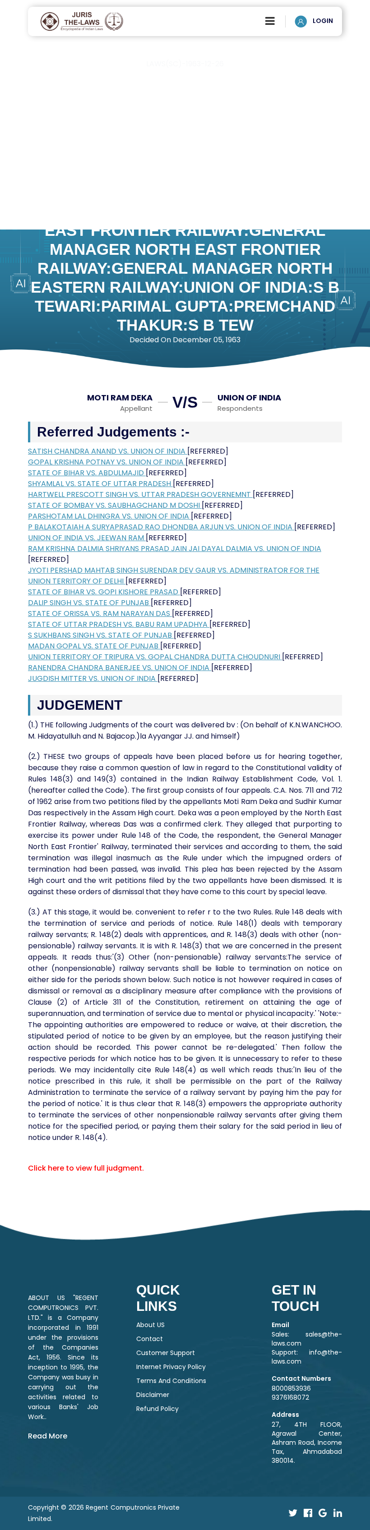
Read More (47, 1436)
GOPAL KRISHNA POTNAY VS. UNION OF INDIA (106, 462)
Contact (149, 1338)
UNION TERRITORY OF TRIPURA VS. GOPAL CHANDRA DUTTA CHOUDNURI (155, 657)
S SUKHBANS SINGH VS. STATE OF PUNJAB (101, 635)
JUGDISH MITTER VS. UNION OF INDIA (92, 678)
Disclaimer (152, 1394)
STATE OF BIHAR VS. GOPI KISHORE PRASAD (104, 592)
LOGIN (322, 20)
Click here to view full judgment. (86, 1168)
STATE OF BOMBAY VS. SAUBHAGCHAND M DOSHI (115, 505)
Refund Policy (157, 1408)
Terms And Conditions (171, 1380)
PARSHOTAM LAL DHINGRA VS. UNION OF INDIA (109, 516)
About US (150, 1324)
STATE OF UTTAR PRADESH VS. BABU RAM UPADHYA (118, 624)
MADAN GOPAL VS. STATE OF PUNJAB (94, 646)
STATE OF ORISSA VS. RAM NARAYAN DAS (100, 613)
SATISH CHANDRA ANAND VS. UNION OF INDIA (107, 451)
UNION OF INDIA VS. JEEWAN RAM (87, 538)
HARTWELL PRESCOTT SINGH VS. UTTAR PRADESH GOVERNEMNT (140, 494)
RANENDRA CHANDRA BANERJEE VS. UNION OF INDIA (119, 667)
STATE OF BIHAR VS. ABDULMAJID (87, 473)
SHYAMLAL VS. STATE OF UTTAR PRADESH (100, 483)
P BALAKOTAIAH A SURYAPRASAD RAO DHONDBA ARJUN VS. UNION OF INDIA (161, 527)
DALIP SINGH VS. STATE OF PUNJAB (89, 602)
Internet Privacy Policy (171, 1366)
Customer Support (165, 1352)
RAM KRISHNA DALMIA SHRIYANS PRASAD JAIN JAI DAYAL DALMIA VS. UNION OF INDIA (174, 548)
